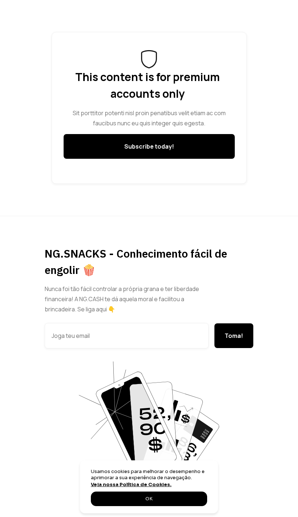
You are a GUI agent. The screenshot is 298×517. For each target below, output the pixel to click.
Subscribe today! (149, 146)
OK (149, 499)
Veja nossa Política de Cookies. (131, 485)
